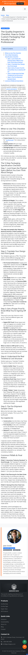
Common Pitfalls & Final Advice (14, 81)
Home (3, 15)
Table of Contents (8, 49)
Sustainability (5, 622)
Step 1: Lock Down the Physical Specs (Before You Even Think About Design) (15, 60)
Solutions (3, 619)
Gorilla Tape (4, 606)
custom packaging (11, 89)
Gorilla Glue (4, 604)
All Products (4, 611)
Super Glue (4, 609)
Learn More (20, 3)
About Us (3, 624)
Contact (3, 629)
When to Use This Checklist (13, 53)
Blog (7, 15)
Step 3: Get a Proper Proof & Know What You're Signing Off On (16, 69)
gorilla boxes (10, 140)
